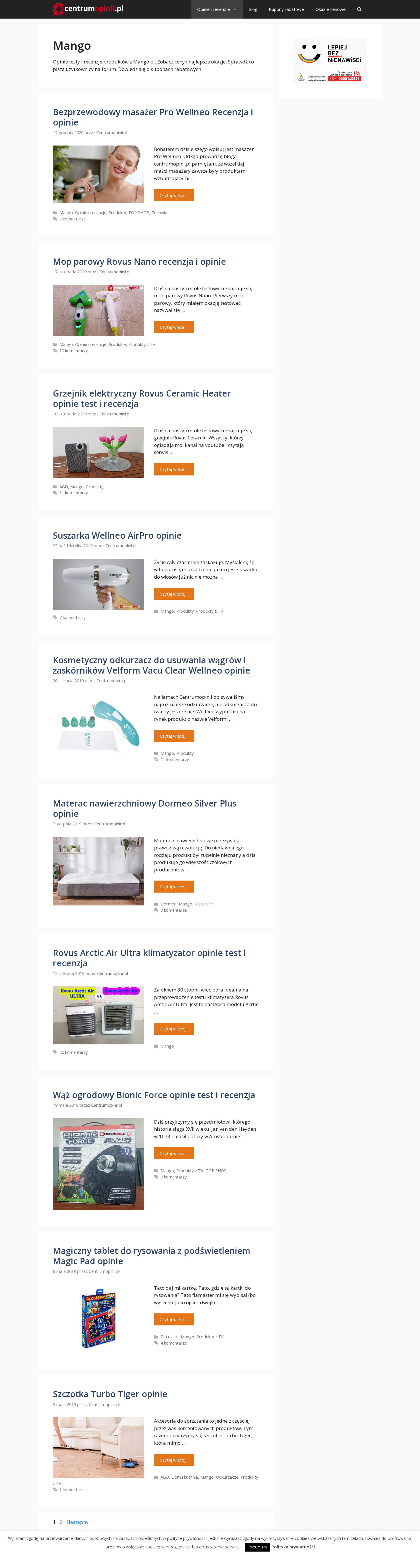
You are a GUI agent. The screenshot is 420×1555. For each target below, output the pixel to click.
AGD (63, 486)
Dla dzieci (170, 1336)
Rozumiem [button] (258, 1547)
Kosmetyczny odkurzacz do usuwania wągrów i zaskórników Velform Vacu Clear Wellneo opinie (151, 665)
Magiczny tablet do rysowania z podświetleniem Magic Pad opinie (151, 1256)
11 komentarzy (73, 492)
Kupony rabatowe (286, 9)
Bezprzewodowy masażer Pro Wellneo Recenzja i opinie (153, 117)
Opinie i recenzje (213, 9)
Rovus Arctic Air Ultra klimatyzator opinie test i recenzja (149, 958)
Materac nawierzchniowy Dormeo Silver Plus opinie (145, 808)
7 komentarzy (72, 617)
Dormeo (169, 904)
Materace (204, 904)
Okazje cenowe (330, 9)
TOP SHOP (138, 212)
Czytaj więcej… (174, 195)
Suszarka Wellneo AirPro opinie (117, 535)
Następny (81, 1522)
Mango (66, 212)
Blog (253, 9)
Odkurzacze (227, 1477)
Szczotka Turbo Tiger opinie (110, 1394)
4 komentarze (174, 1343)
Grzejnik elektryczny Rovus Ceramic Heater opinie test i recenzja (142, 398)
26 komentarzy (73, 1052)
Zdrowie (159, 212)
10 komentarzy (73, 350)
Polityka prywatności (293, 1547)
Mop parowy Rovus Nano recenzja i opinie (139, 261)
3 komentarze (72, 219)
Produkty (117, 212)
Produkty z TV (141, 344)
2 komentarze (72, 1489)
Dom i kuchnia (184, 1477)
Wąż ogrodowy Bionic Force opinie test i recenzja (154, 1095)
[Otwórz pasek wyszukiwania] (359, 9)
